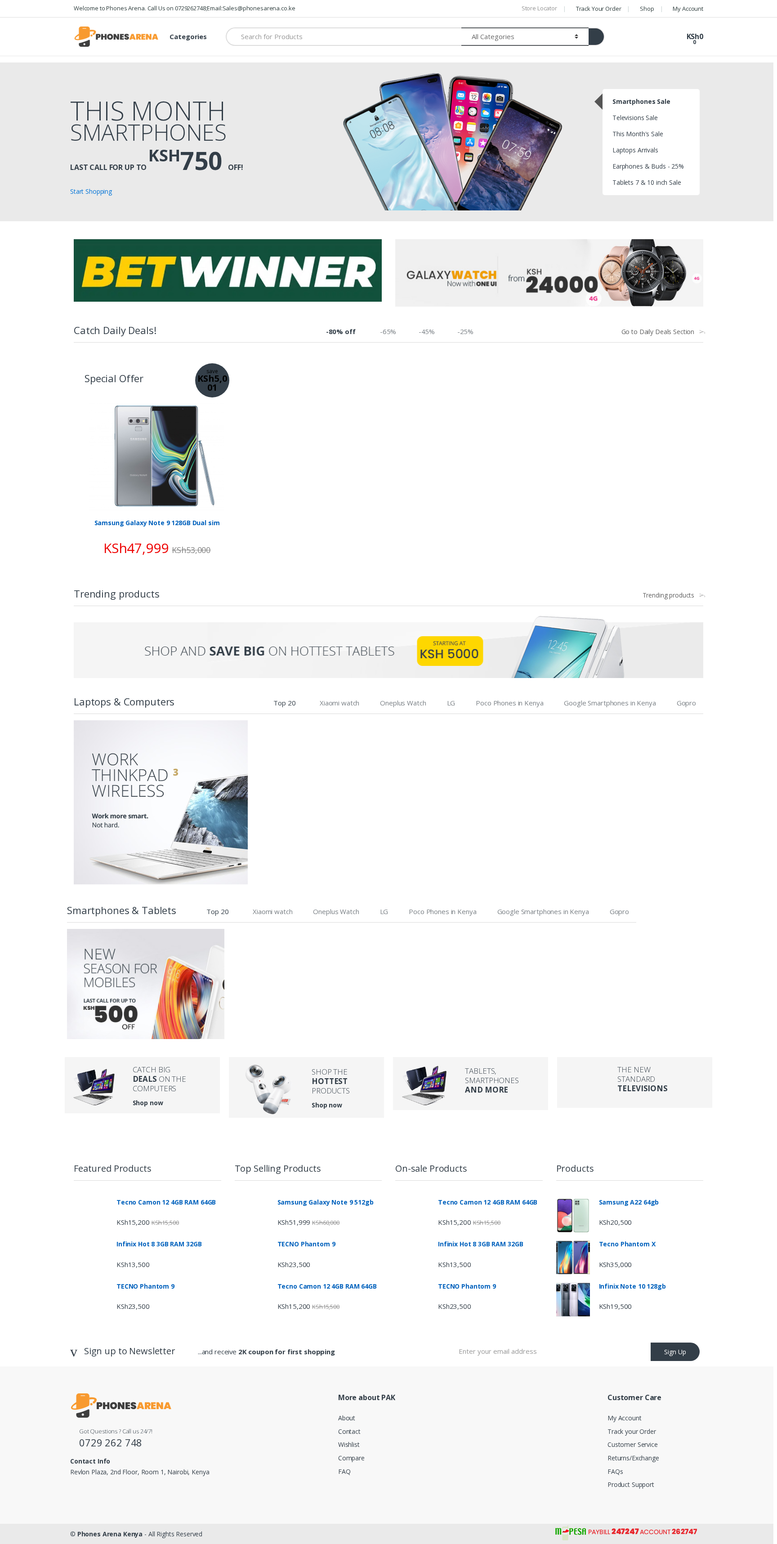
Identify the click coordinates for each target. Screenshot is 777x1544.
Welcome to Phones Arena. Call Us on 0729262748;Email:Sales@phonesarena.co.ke (184, 8)
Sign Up (675, 1352)
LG (451, 702)
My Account (688, 8)
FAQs (615, 1471)
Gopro (686, 702)
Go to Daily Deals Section (658, 332)
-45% (427, 331)
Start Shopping (91, 191)
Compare (351, 1458)
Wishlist (349, 1444)
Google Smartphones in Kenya (610, 702)
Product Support (630, 1484)
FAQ (344, 1471)
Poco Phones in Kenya (509, 702)
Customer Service (632, 1444)
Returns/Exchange (633, 1458)
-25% (465, 331)
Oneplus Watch (403, 702)
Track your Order (631, 1431)
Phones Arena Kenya (110, 1534)
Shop (647, 8)
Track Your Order (598, 8)
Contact (349, 1431)
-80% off (341, 331)
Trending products (669, 595)
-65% (388, 331)
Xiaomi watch (339, 702)
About (346, 1418)
